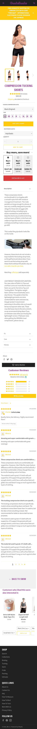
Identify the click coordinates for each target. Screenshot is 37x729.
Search (4, 653)
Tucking (4, 663)
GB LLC (9, 727)
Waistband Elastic (9, 129)
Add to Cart (23, 633)
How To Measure (7, 697)
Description (8, 189)
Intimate (5, 677)
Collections (6, 657)
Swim (4, 667)
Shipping (11, 99)
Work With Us (6, 707)
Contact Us (6, 690)
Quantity (6, 137)
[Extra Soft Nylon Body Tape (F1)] (9, 605)
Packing (4, 673)
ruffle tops (14, 272)
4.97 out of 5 (24, 374)
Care (5, 339)
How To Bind (6, 700)
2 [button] (15, 564)
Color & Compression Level (11, 105)
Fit (5, 334)
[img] (6, 409)
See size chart (18, 123)
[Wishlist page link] (30, 3)
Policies (6, 345)
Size (4, 112)
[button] (15, 94)
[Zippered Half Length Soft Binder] (23, 605)
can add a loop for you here (13, 266)
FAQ (3, 693)
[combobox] (9, 633)
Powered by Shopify (16, 727)
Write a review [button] (18, 396)
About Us (5, 687)
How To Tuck (6, 703)
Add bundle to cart (18, 178)
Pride (4, 670)
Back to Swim (18, 579)
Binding (4, 660)
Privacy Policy (7, 710)
